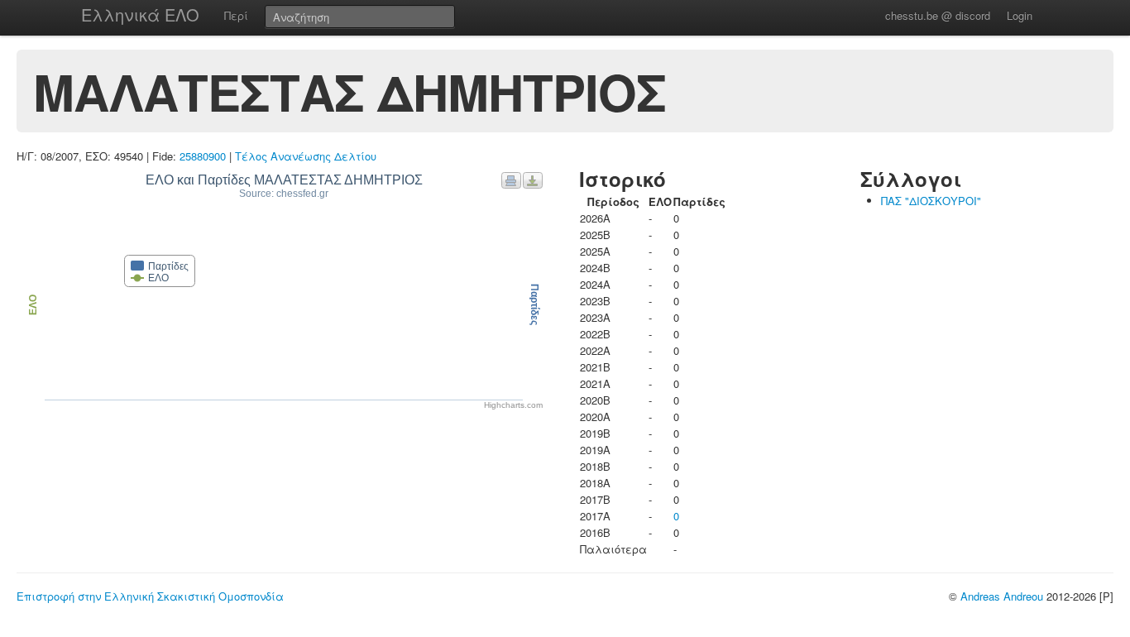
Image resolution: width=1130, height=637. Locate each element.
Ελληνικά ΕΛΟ (140, 14)
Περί (236, 15)
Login (1019, 15)
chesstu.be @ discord (937, 15)
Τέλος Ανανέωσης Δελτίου (305, 156)
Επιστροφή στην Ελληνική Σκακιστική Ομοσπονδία (150, 596)
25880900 (203, 156)
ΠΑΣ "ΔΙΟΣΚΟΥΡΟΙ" (931, 200)
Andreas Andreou (1001, 596)
